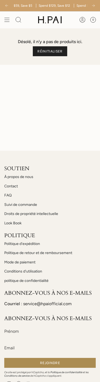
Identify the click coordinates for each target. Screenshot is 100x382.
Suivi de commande (20, 204)
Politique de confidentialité (66, 372)
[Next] (93, 5)
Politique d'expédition (22, 243)
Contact (11, 186)
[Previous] (6, 5)
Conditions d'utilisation (23, 271)
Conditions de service (17, 375)
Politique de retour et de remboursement (38, 253)
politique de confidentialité (26, 280)
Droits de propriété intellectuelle (31, 213)
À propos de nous (18, 177)
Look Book (13, 223)
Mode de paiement (19, 262)
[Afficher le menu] (7, 20)
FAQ (8, 195)
